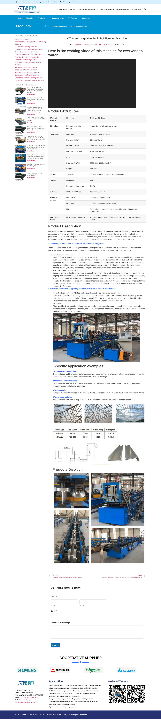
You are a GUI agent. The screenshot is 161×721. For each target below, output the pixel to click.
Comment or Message (60, 623)
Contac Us (86, 18)
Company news (58, 18)
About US (30, 18)
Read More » (31, 94)
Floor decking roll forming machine (27, 57)
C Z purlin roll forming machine (26, 46)
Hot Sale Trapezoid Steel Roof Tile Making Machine (36, 165)
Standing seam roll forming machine (27, 72)
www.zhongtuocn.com (29, 700)
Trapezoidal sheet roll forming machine (28, 78)
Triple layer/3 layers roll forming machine (29, 80)
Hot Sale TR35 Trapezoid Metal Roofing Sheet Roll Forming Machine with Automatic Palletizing (34, 109)
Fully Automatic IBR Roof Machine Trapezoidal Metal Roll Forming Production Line (36, 137)
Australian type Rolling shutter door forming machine (30, 43)
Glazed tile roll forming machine (26, 60)
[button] (145, 9)
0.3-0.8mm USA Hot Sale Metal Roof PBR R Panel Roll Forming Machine (35, 128)
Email (54, 611)
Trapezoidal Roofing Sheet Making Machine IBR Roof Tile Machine (36, 119)
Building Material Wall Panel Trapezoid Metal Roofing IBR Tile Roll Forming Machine (35, 156)
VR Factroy (72, 18)
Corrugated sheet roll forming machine (28, 49)
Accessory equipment (22, 39)
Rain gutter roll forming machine (26, 67)
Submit (55, 645)
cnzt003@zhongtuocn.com (28, 697)
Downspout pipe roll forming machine (28, 54)
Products (41, 18)
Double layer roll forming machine (27, 52)
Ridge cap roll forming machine (26, 70)
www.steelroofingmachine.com (26, 702)
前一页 (53, 606)
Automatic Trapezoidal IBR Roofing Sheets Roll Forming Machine (35, 99)
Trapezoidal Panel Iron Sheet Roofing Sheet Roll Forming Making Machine (36, 147)
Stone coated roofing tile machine (27, 75)
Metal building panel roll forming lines (34, 174)
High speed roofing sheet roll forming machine (28, 63)
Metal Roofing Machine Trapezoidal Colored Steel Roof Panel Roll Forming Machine (35, 90)
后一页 (82, 606)
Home (19, 18)
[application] (92, 83)
